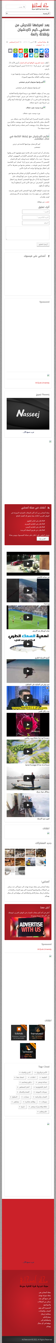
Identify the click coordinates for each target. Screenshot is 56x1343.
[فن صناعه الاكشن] (28, 564)
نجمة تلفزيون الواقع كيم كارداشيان (32, 62)
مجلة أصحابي (41, 42)
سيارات (26, 1097)
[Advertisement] (28, 339)
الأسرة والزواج (42, 1072)
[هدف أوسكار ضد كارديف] (28, 617)
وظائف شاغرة (30, 1101)
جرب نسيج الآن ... (28, 1262)
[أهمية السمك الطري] (28, 644)
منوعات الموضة (41, 1092)
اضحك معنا (20, 1077)
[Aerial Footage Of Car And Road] (28, 751)
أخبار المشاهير (14, 42)
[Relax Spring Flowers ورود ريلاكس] (28, 725)
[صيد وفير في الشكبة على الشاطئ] (28, 671)
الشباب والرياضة (41, 1097)
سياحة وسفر (42, 1082)
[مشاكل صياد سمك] (28, 778)
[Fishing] (28, 590)
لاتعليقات (39, 45)
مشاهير (16, 1101)
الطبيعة (44, 1077)
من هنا (41, 539)
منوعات (44, 1101)
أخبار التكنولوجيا (41, 1087)
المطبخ (14, 1097)
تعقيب (47, 202)
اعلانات (32, 1077)
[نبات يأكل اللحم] (28, 698)
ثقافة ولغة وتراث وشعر (39, 1106)
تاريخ (23, 1106)
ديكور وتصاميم (27, 1082)
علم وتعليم (43, 1111)
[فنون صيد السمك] (28, 805)
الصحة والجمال (24, 1092)
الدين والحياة (25, 1072)
